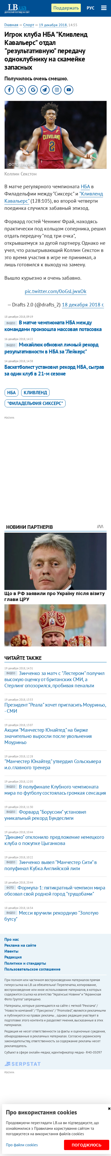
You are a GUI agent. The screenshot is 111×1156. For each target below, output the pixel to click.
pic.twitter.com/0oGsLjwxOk (55, 291)
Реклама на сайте (20, 945)
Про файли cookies (22, 1144)
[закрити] (109, 1109)
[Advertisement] (55, 463)
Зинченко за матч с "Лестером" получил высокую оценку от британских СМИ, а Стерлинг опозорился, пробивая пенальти (54, 679)
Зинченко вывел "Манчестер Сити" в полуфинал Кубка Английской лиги (50, 865)
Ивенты (11, 951)
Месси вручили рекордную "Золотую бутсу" (51, 915)
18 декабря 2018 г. (83, 304)
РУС (90, 8)
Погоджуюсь (86, 1145)
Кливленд (35, 393)
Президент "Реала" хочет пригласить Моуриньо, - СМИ (55, 707)
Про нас (11, 939)
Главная (11, 24)
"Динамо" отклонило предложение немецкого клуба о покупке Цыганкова (54, 840)
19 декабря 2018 (53, 25)
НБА (85, 186)
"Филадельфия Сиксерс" (35, 403)
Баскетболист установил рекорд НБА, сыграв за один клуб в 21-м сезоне (54, 370)
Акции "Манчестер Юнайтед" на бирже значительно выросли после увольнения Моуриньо (48, 736)
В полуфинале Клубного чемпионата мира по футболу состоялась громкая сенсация (55, 789)
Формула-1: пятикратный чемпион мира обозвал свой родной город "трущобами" (54, 890)
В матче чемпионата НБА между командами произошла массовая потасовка (52, 326)
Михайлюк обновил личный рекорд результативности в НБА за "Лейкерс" (51, 348)
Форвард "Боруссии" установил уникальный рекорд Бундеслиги (45, 815)
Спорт (28, 24)
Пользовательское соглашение (32, 969)
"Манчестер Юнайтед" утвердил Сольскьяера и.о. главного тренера (52, 764)
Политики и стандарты (25, 963)
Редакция (13, 957)
